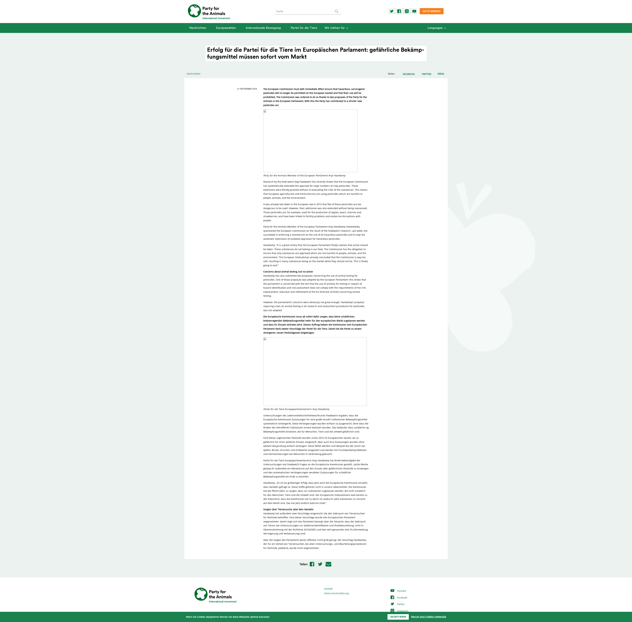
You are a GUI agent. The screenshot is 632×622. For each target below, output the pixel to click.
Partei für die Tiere (304, 27)
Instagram (402, 610)
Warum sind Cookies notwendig (428, 616)
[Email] (328, 564)
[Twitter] (392, 11)
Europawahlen (226, 27)
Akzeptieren (398, 617)
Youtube (401, 590)
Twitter (400, 604)
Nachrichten (197, 27)
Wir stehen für (335, 27)
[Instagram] (407, 11)
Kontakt (328, 588)
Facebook (401, 597)
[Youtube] (414, 11)
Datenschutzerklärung (336, 593)
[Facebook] (399, 11)
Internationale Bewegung (263, 27)
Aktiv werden (431, 11)
